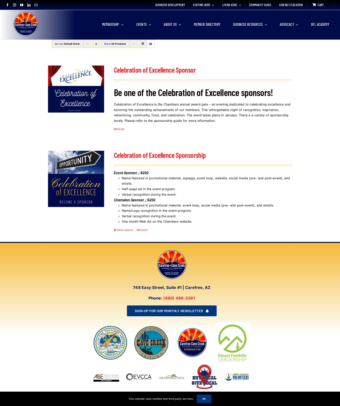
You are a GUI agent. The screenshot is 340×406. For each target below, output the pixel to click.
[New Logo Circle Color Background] (25, 12)
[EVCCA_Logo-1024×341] (139, 365)
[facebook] (7, 4)
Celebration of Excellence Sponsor (155, 70)
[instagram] (14, 4)
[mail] (36, 4)
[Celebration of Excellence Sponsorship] (76, 179)
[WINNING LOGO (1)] (237, 372)
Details (121, 129)
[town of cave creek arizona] (151, 327)
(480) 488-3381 (179, 298)
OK (204, 398)
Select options (125, 229)
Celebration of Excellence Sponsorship (160, 155)
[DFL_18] (233, 324)
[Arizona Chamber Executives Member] (106, 365)
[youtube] (21, 4)
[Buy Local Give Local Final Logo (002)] (204, 365)
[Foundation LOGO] (192, 327)
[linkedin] (28, 4)
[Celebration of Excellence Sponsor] (76, 89)
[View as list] (150, 44)
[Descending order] (96, 44)
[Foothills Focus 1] (171, 375)
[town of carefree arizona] (110, 327)
